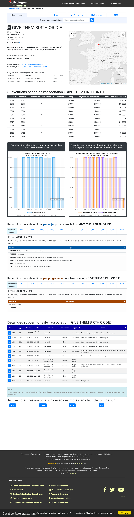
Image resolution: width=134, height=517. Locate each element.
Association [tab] (18, 15)
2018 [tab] (52, 230)
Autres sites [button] (116, 3)
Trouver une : (51, 20)
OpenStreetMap (110, 83)
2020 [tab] (32, 230)
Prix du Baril (18, 490)
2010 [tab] (122, 230)
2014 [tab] (92, 230)
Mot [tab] (117, 15)
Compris (124, 512)
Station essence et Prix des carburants (28, 486)
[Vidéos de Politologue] (121, 491)
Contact (122, 496)
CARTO (124, 83)
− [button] (71, 37)
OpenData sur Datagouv (81, 457)
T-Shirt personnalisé (59, 502)
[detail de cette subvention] (9, 333)
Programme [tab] (78, 15)
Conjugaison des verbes (60, 498)
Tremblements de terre (22, 498)
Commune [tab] (98, 15)
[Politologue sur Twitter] (112, 491)
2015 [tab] (82, 230)
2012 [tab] (112, 230)
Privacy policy (71, 473)
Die (101, 405)
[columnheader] (11, 96)
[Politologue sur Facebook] (104, 491)
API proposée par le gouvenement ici (78, 459)
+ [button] (71, 33)
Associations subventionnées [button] (74, 3)
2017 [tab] (62, 230)
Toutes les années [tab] (12, 231)
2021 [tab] (22, 230)
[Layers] (123, 34)
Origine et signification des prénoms (27, 494)
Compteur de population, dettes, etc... (28, 502)
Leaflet (102, 83)
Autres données (98, 3)
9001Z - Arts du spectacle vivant (34, 67)
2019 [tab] (42, 230)
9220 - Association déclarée (33, 64)
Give (12, 405)
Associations (14, 8)
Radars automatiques (59, 486)
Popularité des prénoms (60, 494)
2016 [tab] (72, 230)
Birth (72, 405)
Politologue (79, 463)
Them (43, 405)
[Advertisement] (67, 425)
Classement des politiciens (62, 490)
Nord (21, 42)
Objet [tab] (57, 15)
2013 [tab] (102, 230)
